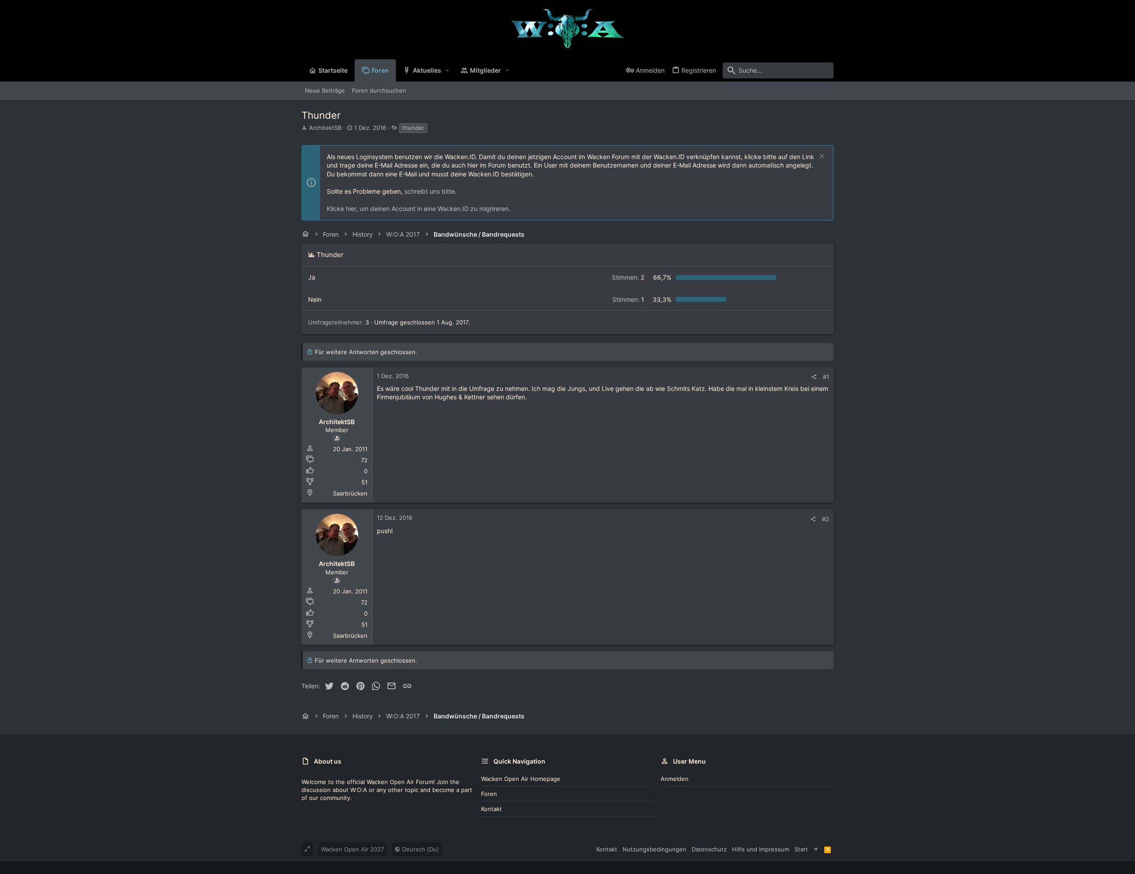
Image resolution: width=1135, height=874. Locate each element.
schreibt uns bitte (429, 191)
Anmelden (675, 778)
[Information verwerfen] (821, 157)
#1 (826, 376)
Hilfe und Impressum (760, 849)
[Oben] (816, 849)
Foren (489, 793)
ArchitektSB (325, 127)
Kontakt (491, 808)
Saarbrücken (350, 493)
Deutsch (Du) (419, 849)
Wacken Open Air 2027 (352, 849)
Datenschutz (709, 849)
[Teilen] (814, 377)
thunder (413, 127)
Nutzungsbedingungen (654, 849)
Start (801, 849)
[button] (447, 70)
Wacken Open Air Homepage (520, 778)
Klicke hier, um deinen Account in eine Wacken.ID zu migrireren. (418, 208)
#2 (825, 519)
